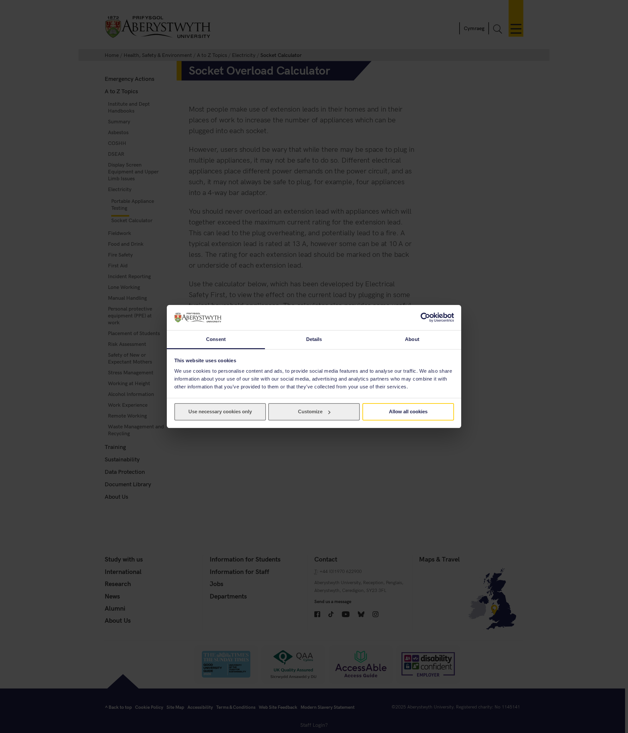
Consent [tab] (216, 339)
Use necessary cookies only (220, 411)
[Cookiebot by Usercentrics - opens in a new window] (425, 317)
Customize (310, 411)
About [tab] (412, 339)
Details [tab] (314, 339)
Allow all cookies (408, 411)
